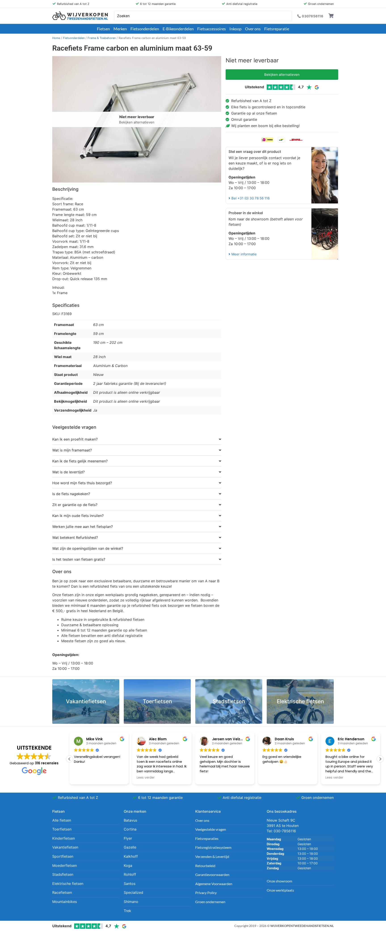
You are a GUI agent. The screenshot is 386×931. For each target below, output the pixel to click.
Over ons (253, 28)
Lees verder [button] (146, 778)
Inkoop (235, 28)
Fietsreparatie (276, 28)
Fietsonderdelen (144, 28)
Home (56, 38)
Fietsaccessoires (211, 28)
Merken (120, 28)
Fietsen (103, 28)
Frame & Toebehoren (102, 38)
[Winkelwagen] (331, 16)
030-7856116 (285, 831)
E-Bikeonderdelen (178, 28)
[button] (380, 759)
